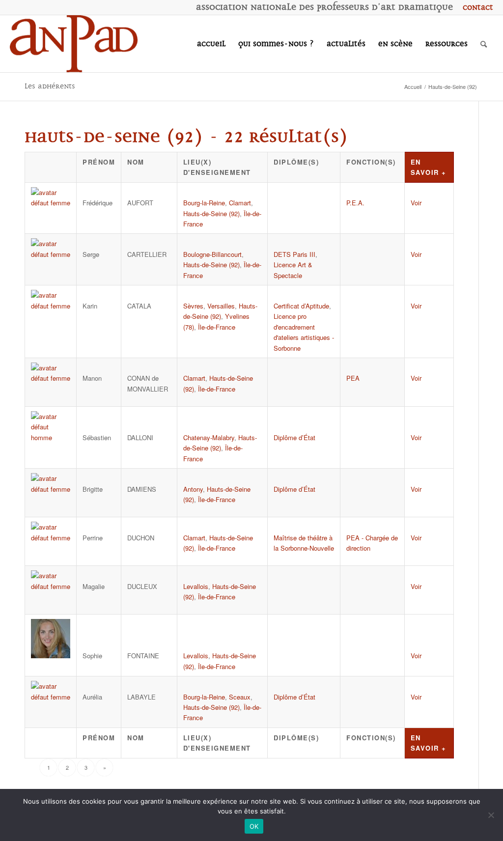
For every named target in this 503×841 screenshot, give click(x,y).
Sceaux (240, 696)
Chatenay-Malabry (208, 437)
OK (254, 826)
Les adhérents (50, 86)
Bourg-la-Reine (204, 202)
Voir (416, 202)
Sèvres (193, 305)
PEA (353, 378)
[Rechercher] (483, 43)
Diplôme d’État (294, 437)
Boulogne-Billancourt (212, 254)
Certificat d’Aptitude (301, 305)
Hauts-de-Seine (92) (211, 213)
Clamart (240, 202)
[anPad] (74, 43)
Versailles (221, 305)
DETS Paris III (294, 254)
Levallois (195, 586)
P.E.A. (355, 202)
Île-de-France (216, 327)
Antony (193, 489)
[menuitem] (475, 7)
